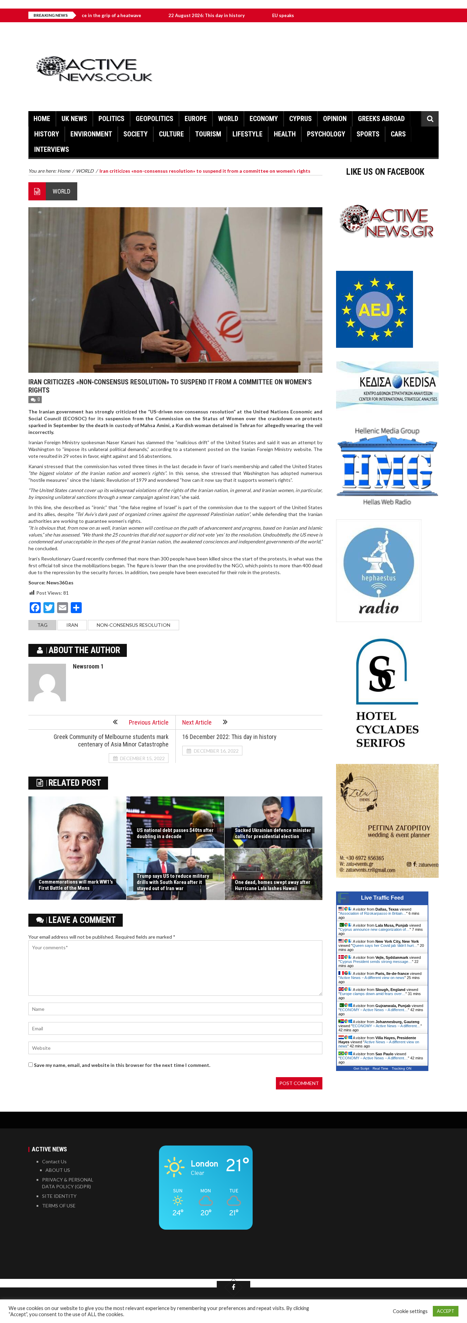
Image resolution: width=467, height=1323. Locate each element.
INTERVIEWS (51, 149)
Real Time (380, 1068)
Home (42, 119)
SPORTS (368, 134)
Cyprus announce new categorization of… (375, 929)
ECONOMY (264, 119)
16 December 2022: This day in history (229, 736)
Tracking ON (401, 1068)
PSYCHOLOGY (326, 134)
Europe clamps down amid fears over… (372, 994)
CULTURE (171, 134)
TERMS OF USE (59, 1205)
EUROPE (196, 119)
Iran (72, 625)
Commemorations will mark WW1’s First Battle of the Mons (76, 885)
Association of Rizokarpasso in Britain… (373, 913)
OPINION (335, 119)
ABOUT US (57, 1170)
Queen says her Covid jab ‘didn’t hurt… (384, 945)
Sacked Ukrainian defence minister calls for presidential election (273, 833)
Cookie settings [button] (410, 1311)
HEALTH (285, 134)
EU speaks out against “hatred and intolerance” (282, 15)
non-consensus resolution (133, 625)
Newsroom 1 (88, 666)
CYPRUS (300, 119)
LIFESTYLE (247, 134)
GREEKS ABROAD (381, 119)
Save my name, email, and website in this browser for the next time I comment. (122, 1065)
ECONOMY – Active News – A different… (374, 1010)
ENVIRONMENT (91, 134)
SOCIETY (135, 134)
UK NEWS (74, 119)
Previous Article (149, 722)
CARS (398, 134)
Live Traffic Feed (382, 898)
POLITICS (111, 119)
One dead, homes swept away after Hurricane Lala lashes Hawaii (272, 885)
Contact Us (54, 1161)
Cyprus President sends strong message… (376, 962)
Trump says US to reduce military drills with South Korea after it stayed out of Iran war (173, 882)
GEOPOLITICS (154, 119)
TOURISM (208, 134)
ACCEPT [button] (445, 1311)
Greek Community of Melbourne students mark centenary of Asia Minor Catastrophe (111, 740)
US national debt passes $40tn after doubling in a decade (175, 833)
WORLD (228, 119)
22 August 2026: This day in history (166, 15)
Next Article (197, 722)
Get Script (361, 1068)
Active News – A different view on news (372, 978)
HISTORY (46, 134)
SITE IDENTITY (59, 1196)
